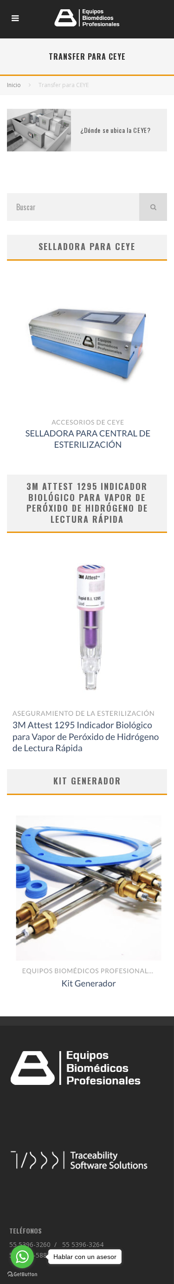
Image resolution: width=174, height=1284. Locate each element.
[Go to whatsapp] (22, 1256)
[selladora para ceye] (87, 368)
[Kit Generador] (87, 899)
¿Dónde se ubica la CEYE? (115, 130)
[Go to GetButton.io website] (22, 1274)
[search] (153, 207)
